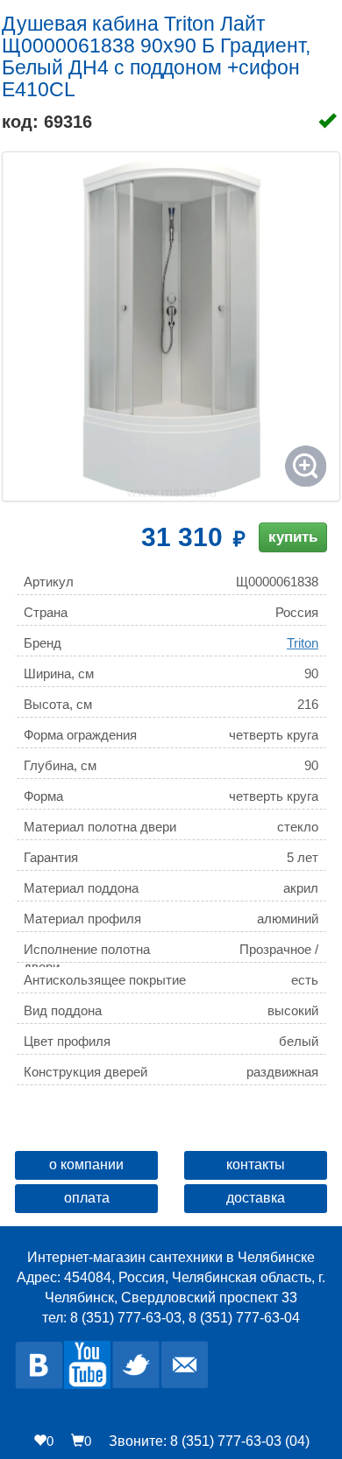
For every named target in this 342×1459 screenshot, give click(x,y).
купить (292, 537)
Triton (302, 642)
